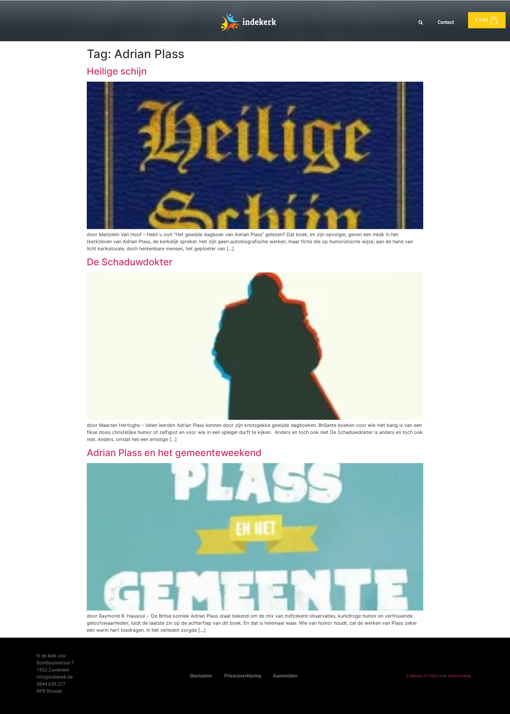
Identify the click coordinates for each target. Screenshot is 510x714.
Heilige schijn (117, 71)
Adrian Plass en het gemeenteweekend (174, 452)
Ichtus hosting (459, 676)
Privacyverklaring (242, 676)
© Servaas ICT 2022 (422, 676)
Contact (446, 22)
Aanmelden (285, 676)
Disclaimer (201, 676)
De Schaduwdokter (129, 262)
